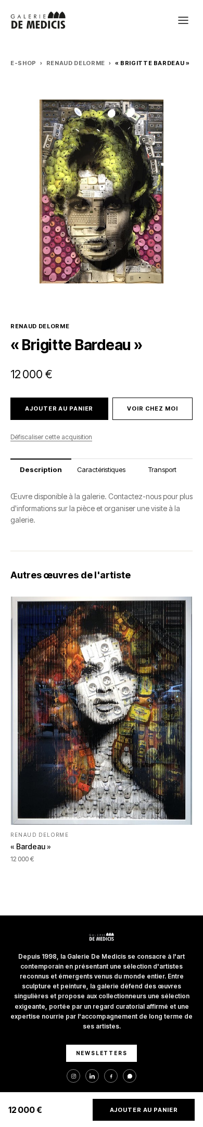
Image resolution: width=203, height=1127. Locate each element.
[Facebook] (111, 1076)
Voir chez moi (152, 408)
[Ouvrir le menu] (183, 20)
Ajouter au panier (59, 408)
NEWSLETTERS (102, 1053)
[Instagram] (73, 1076)
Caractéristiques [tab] (101, 469)
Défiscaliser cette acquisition (51, 437)
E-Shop (23, 63)
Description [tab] (41, 469)
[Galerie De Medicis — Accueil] (38, 20)
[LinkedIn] (92, 1076)
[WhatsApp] (129, 1076)
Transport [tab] (162, 469)
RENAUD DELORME (75, 63)
